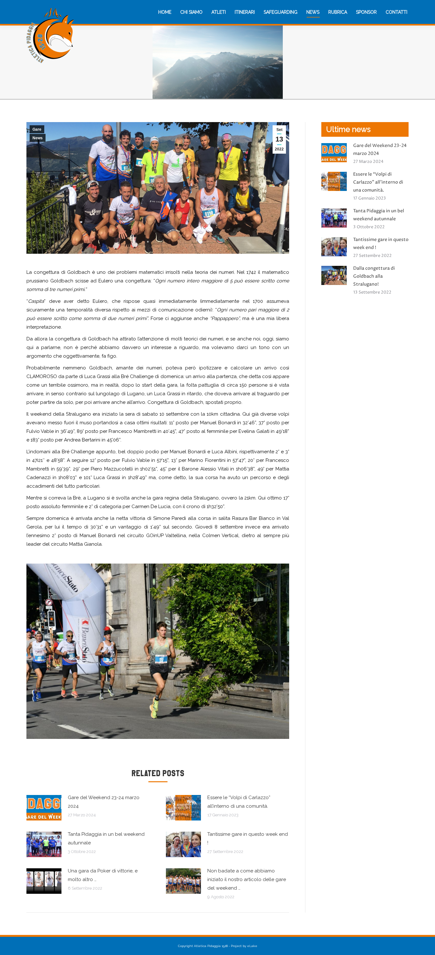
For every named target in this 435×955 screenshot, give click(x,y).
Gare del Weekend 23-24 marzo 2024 (103, 802)
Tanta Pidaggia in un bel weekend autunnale (106, 838)
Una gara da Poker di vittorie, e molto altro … (103, 875)
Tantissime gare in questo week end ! (247, 838)
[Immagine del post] (43, 807)
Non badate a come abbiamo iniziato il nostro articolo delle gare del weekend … (246, 879)
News (37, 138)
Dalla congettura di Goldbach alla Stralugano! (374, 276)
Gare (36, 129)
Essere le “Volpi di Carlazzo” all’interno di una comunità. (238, 802)
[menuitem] (165, 12)
